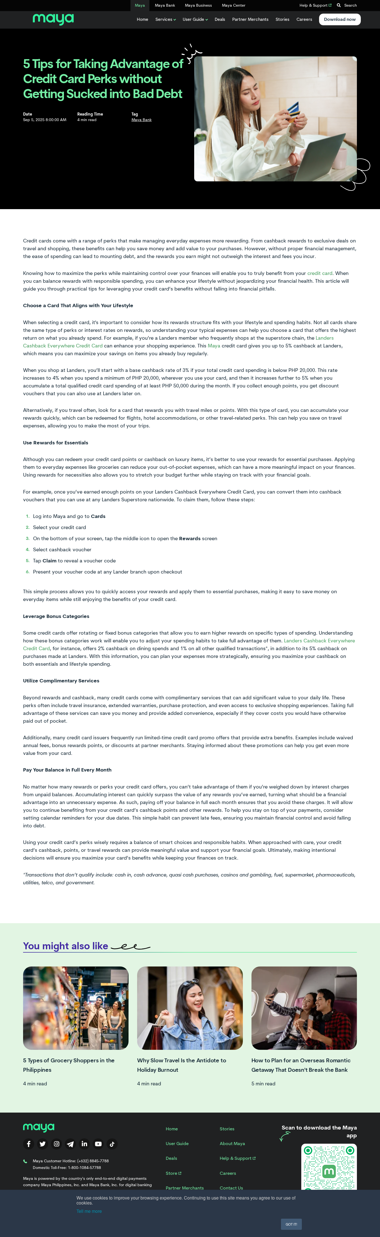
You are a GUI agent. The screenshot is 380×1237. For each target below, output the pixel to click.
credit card (319, 273)
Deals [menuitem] (171, 1158)
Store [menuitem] (172, 1173)
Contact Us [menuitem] (231, 1188)
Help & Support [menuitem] (236, 1158)
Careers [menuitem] (228, 1173)
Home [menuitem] (172, 1129)
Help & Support (314, 5)
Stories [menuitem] (227, 1129)
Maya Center (233, 5)
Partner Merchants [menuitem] (185, 1188)
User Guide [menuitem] (177, 1143)
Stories (282, 19)
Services (164, 19)
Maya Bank (165, 5)
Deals (220, 19)
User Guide (193, 19)
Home (142, 19)
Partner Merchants (250, 19)
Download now (340, 19)
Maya (140, 5)
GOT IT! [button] (291, 1224)
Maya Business (198, 5)
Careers (304, 19)
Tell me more (89, 1211)
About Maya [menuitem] (232, 1143)
